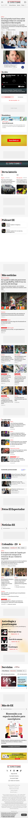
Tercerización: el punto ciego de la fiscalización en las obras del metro (13, 322)
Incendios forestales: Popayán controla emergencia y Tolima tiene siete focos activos (13, 90)
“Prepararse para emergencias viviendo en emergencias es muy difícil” (7, 401)
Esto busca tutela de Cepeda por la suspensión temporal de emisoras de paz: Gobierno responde (13, 556)
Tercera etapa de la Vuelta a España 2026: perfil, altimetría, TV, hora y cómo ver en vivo (7, 359)
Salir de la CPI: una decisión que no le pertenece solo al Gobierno (13, 593)
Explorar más (14, 634)
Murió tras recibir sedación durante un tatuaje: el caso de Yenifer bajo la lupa (17, 460)
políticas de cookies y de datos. (9, 816)
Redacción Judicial (12, 604)
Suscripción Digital (14, 778)
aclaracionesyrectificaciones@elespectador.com (14, 802)
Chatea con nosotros (14, 780)
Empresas (3, 312)
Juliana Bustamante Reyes (13, 596)
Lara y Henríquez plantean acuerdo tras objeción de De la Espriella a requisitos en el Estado (17, 425)
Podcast (8, 229)
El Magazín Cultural (5, 397)
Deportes (8, 223)
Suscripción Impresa (14, 776)
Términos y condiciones (14, 786)
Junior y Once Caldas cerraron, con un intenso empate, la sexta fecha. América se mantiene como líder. (13, 287)
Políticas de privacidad (14, 788)
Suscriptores (13, 456)
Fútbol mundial (10, 327)
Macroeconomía (18, 375)
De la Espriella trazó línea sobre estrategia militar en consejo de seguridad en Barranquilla (13, 21)
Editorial (16, 396)
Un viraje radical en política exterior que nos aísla (21, 399)
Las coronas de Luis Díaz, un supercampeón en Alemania (12, 330)
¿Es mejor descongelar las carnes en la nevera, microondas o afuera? (18, 451)
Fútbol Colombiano (5, 278)
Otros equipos (17, 354)
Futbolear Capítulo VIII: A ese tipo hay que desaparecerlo (14, 231)
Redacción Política (11, 30)
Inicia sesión (20, 126)
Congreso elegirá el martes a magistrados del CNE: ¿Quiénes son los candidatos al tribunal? (18, 434)
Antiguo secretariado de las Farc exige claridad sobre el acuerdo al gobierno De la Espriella (21, 581)
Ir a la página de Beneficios (14, 746)
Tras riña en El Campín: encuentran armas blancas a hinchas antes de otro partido (8, 181)
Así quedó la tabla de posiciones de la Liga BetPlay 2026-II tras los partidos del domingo (13, 282)
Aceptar (24, 814)
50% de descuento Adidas (8, 674)
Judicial (11, 440)
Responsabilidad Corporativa (14, 785)
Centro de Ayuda (14, 790)
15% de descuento (22, 674)
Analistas (3, 591)
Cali (8, 374)
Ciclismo (3, 354)
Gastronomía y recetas (14, 448)
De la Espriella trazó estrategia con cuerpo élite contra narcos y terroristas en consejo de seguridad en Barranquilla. (14, 26)
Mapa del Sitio (14, 773)
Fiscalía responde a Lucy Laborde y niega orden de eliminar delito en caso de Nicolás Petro (18, 443)
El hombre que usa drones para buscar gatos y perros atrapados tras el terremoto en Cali (6, 378)
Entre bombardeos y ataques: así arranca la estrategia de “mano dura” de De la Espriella (12, 601)
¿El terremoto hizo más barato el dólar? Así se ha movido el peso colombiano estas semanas (20, 380)
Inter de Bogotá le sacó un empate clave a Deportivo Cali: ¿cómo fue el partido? (20, 359)
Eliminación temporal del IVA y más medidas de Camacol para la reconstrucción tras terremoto (13, 314)
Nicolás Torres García (20, 587)
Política (2, 16)
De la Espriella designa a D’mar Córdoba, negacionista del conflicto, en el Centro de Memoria (7, 582)
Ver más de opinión (13, 100)
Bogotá (8, 320)
